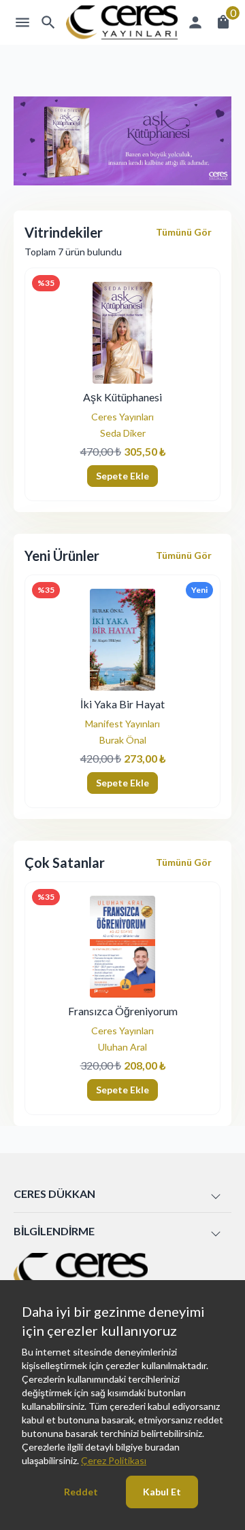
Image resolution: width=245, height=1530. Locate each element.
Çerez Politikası (113, 1460)
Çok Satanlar (64, 862)
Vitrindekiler (63, 232)
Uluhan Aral (122, 1047)
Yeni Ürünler (61, 555)
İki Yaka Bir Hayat (122, 703)
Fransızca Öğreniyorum (123, 1010)
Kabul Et (162, 1491)
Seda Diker (123, 433)
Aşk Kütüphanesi (122, 396)
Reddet (81, 1491)
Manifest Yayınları (122, 723)
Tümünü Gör (184, 232)
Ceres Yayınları (122, 416)
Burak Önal (122, 740)
